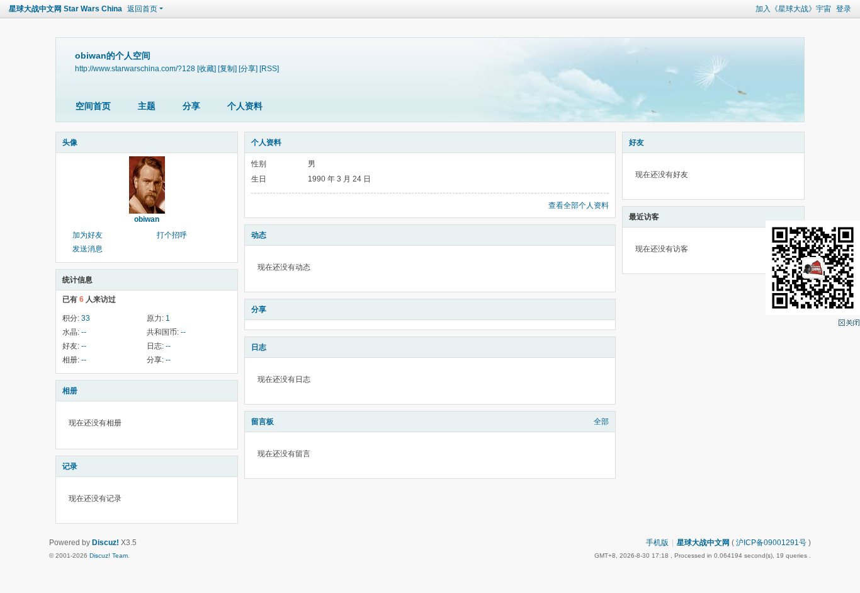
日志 (258, 347)
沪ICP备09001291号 (771, 542)
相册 (69, 390)
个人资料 (245, 106)
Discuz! (105, 542)
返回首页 (142, 8)
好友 (636, 142)
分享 (191, 106)
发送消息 (87, 249)
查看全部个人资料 (578, 205)
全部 (601, 421)
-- (83, 332)
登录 (843, 8)
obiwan (146, 219)
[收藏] (206, 68)
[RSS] (269, 68)
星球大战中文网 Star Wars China (65, 8)
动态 (258, 235)
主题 (147, 106)
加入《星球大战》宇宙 (793, 8)
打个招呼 (172, 235)
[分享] (248, 68)
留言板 (262, 421)
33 (85, 318)
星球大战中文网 (703, 542)
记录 (69, 466)
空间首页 (93, 106)
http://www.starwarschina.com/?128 (135, 68)
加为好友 (87, 235)
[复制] (227, 68)
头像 (69, 142)
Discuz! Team (108, 555)
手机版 (657, 542)
